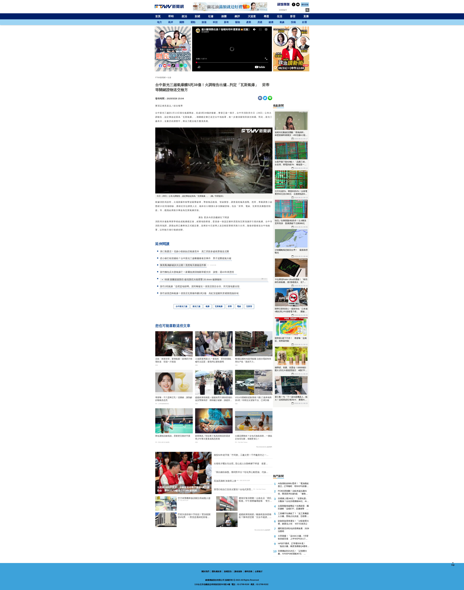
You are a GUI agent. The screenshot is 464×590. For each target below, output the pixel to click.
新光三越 (196, 306)
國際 (181, 22)
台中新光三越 (181, 306)
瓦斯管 (249, 306)
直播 (306, 16)
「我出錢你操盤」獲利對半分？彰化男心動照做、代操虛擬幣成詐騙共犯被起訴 (241, 472)
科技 (215, 22)
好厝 (304, 22)
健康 (271, 22)
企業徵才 (259, 571)
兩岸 (170, 22)
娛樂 (224, 16)
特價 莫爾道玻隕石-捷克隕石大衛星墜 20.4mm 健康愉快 (193, 279)
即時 (171, 16)
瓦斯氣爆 (219, 306)
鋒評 (237, 16)
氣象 (282, 22)
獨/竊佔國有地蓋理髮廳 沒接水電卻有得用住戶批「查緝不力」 (253, 360)
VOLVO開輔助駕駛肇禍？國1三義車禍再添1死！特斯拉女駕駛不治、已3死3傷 (253, 399)
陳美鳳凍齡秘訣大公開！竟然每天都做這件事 (183, 265)
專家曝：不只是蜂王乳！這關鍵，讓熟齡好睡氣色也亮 (173, 399)
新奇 (226, 22)
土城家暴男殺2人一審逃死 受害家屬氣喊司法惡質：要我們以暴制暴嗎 (213, 360)
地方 (159, 22)
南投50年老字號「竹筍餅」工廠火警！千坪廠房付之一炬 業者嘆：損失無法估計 (241, 455)
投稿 (293, 22)
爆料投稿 (248, 571)
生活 (279, 16)
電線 (239, 306)
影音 (293, 16)
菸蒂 (230, 306)
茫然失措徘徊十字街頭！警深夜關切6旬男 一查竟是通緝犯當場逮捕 (194, 516)
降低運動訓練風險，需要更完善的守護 (172, 436)
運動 (193, 22)
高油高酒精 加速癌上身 (225, 481)
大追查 (252, 16)
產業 (248, 22)
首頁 (158, 16)
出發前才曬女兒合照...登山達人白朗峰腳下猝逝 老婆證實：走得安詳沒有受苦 (241, 463)
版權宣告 (228, 571)
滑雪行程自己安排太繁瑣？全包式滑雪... (233, 489)
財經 (197, 16)
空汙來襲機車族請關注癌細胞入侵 (194, 498)
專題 (266, 16)
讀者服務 (238, 571)
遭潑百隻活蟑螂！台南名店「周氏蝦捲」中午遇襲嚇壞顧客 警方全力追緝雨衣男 (255, 500)
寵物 (237, 22)
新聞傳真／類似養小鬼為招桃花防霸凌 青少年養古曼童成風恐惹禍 (213, 437)
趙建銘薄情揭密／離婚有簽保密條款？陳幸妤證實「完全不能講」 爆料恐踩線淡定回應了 (255, 516)
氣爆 (208, 306)
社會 (211, 16)
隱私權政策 (216, 571)
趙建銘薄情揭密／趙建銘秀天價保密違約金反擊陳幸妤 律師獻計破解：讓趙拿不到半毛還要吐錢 (213, 399)
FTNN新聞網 (160, 77)
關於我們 (205, 571)
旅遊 (204, 22)
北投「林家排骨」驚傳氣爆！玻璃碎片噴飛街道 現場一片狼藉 (173, 360)
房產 (259, 22)
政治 (184, 16)
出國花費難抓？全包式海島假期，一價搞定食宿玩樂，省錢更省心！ (253, 437)
